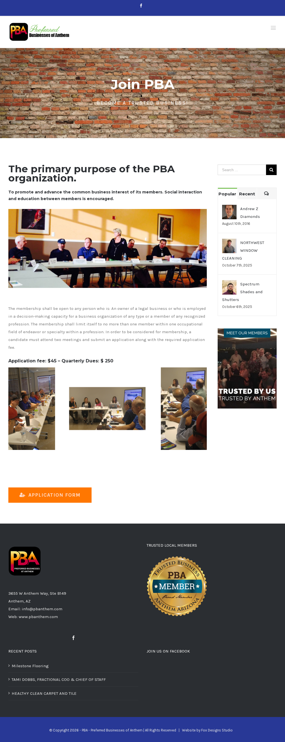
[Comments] (266, 193)
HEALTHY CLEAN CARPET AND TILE (44, 693)
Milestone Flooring (30, 665)
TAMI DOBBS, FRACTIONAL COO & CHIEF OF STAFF (59, 679)
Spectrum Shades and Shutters (242, 292)
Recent (247, 193)
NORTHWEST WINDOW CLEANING (243, 250)
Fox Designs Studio (217, 730)
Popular (227, 193)
